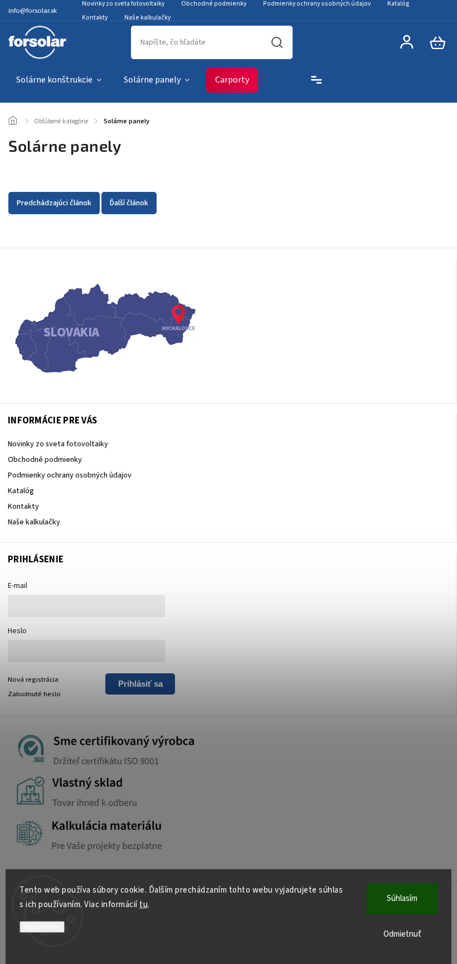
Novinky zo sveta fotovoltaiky (58, 444)
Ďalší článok (129, 203)
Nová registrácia (33, 679)
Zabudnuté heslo (34, 694)
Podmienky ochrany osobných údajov (70, 475)
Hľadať (277, 42)
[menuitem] (58, 80)
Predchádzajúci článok (54, 203)
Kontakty (95, 17)
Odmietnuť (402, 934)
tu (143, 904)
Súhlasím (402, 898)
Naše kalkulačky (147, 17)
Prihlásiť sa (140, 683)
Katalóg (21, 491)
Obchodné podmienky (45, 459)
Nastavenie (42, 927)
